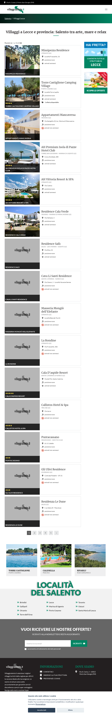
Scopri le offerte (96, 90)
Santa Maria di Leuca (87, 610)
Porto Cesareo (55, 610)
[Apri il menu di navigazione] (105, 9)
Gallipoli (23, 606)
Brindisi (23, 602)
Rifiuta (70, 710)
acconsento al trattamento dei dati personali (44, 649)
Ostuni (81, 606)
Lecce (51, 602)
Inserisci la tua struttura (55, 675)
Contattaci (48, 672)
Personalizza (40, 704)
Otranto (23, 610)
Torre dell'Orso (26, 614)
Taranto (81, 602)
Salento (8, 18)
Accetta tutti (41, 710)
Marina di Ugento (56, 606)
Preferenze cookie (51, 679)
